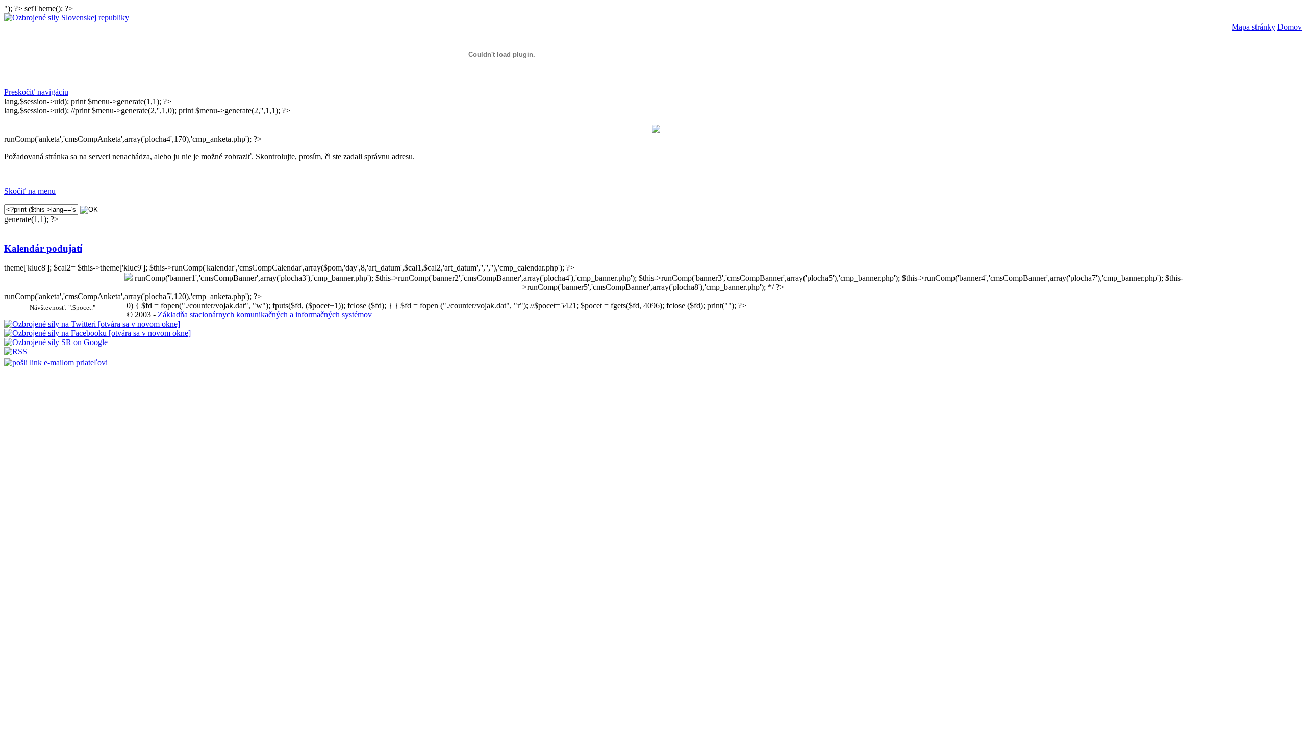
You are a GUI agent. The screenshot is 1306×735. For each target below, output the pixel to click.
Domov (1289, 26)
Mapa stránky (1253, 26)
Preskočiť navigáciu (36, 92)
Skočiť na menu (30, 191)
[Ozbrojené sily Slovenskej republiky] (66, 17)
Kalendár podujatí (43, 248)
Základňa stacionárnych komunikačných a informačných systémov (265, 314)
